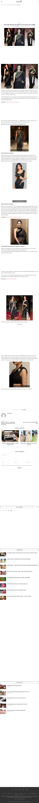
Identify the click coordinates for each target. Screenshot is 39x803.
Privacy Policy (22, 794)
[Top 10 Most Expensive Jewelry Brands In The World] (3, 706)
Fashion (5, 4)
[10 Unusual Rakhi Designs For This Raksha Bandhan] (3, 585)
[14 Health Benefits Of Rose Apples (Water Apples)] (3, 592)
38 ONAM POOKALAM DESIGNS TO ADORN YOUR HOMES (18, 577)
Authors (16, 793)
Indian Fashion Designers (32, 793)
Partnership (16, 794)
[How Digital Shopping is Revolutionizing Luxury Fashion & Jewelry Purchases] (10, 436)
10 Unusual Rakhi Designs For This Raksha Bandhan (17, 583)
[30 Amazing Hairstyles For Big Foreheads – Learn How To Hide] (3, 598)
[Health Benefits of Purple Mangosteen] (3, 687)
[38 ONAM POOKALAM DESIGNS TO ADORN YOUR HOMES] (3, 579)
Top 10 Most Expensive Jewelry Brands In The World (17, 704)
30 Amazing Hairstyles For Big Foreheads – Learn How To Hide (19, 596)
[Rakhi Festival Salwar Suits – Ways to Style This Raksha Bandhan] (3, 573)
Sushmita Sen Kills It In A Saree (12, 102)
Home (2, 4)
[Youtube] (11, 510)
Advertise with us (10, 793)
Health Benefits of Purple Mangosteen (14, 685)
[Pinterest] (9, 510)
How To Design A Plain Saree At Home (13, 217)
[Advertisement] (19, 14)
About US (4, 793)
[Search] (37, 1)
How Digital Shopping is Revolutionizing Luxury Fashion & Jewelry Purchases (22, 552)
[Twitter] (4, 510)
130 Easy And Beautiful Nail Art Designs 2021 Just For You (18, 691)
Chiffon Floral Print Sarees (11, 278)
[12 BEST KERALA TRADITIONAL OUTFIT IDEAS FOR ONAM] (28, 436)
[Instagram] (6, 510)
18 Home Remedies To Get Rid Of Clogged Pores (16, 710)
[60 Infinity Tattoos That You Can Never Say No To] (3, 699)
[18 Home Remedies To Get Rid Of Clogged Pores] (3, 712)
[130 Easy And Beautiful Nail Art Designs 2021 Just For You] (3, 693)
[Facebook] (1, 510)
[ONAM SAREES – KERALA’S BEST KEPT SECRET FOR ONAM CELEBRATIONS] (3, 567)
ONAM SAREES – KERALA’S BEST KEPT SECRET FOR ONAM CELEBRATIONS (22, 565)
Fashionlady (17, 26)
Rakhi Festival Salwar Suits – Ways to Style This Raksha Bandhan (19, 571)
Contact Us (21, 793)
